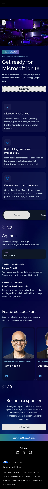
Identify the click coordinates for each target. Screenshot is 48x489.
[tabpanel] (24, 264)
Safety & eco (17, 480)
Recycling (26, 480)
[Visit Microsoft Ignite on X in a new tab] (24, 452)
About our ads (37, 480)
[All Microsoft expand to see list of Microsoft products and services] (3, 3)
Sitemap (6, 476)
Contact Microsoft (17, 476)
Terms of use (35, 476)
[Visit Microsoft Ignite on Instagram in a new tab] (30, 452)
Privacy (27, 476)
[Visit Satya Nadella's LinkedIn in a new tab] (6, 376)
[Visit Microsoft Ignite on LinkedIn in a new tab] (17, 452)
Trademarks (7, 480)
